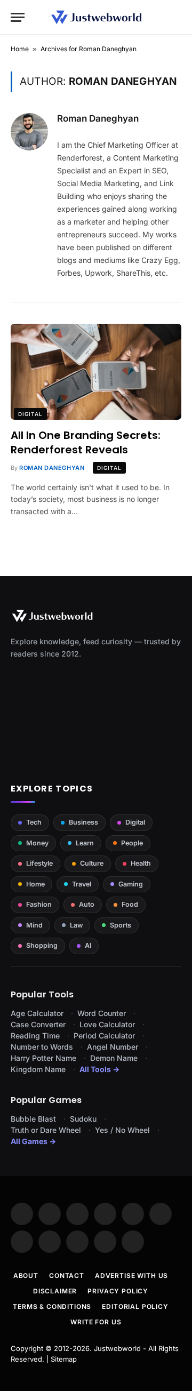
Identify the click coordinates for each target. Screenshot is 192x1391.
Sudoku (83, 1118)
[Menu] (18, 17)
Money (37, 843)
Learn (85, 843)
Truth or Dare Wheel (46, 1129)
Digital (30, 414)
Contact (66, 1276)
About (25, 1276)
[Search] (176, 17)
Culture (91, 863)
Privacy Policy (117, 1291)
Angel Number (112, 1046)
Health (141, 863)
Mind (34, 925)
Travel (81, 884)
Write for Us (95, 1322)
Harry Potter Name (43, 1057)
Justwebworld (117, 1348)
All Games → (33, 1141)
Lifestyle (39, 863)
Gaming (130, 884)
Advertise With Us (131, 1276)
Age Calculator (37, 1013)
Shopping (42, 945)
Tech (34, 822)
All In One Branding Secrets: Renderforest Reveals (86, 442)
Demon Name (114, 1057)
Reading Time (35, 1035)
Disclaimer (55, 1291)
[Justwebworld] (96, 17)
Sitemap (64, 1359)
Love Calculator (107, 1024)
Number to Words (42, 1046)
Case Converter (38, 1024)
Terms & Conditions (52, 1306)
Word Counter (101, 1013)
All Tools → (99, 1069)
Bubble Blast (33, 1118)
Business (83, 822)
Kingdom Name (38, 1069)
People (132, 843)
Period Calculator (104, 1035)
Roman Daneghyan (98, 118)
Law (76, 925)
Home (20, 49)
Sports (120, 925)
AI (88, 945)
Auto (86, 904)
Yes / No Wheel (122, 1129)
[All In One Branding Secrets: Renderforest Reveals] (96, 372)
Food (130, 904)
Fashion (39, 904)
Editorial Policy (135, 1306)
